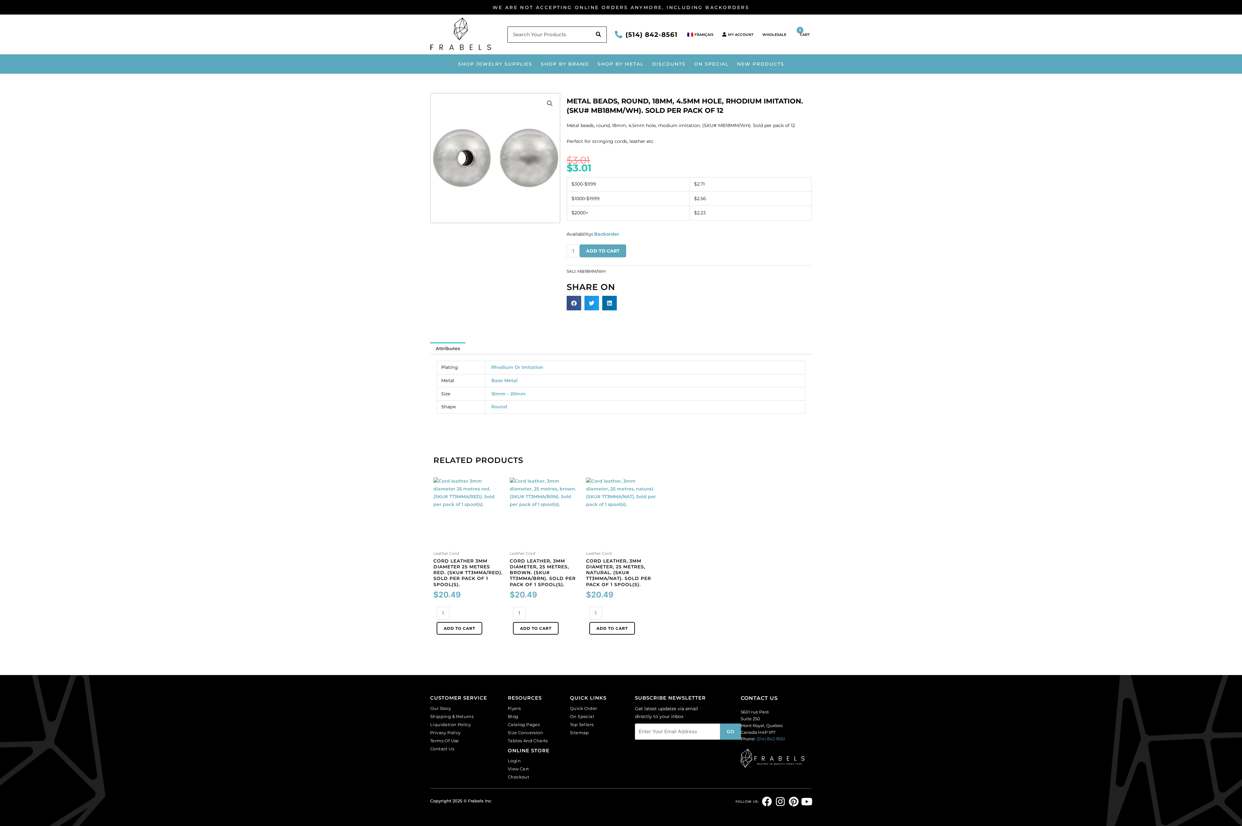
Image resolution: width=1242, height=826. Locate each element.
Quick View (468, 543)
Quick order (583, 708)
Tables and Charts (528, 740)
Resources (525, 698)
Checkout (518, 776)
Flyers (514, 708)
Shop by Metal (620, 64)
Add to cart (603, 251)
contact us (759, 698)
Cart (804, 32)
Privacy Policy (445, 732)
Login (514, 760)
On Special (711, 64)
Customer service (458, 698)
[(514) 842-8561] (618, 34)
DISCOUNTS (669, 64)
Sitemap (579, 732)
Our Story (440, 708)
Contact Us (442, 748)
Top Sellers (582, 724)
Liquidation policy (450, 724)
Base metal (504, 380)
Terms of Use (444, 740)
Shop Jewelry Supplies (495, 64)
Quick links (588, 698)
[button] (550, 103)
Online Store (529, 750)
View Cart (518, 768)
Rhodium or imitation (517, 367)
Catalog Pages (524, 724)
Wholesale (774, 34)
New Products (760, 64)
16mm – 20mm (508, 394)
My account (741, 34)
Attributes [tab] (448, 348)
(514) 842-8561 (652, 34)
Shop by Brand (565, 64)
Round (499, 407)
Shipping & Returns (452, 716)
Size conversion (525, 732)
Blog (513, 716)
